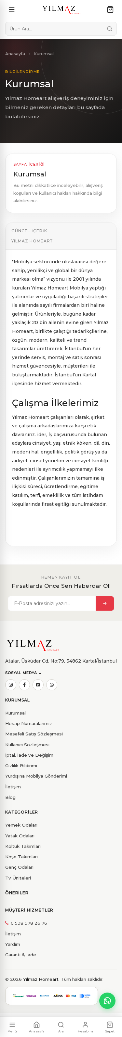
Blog (10, 797)
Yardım (12, 944)
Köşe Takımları (21, 856)
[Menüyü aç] (11, 9)
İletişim (13, 786)
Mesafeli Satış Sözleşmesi (34, 733)
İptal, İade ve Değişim (29, 755)
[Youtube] (38, 684)
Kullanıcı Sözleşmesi (27, 744)
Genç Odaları (19, 867)
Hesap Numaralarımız (28, 723)
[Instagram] (10, 684)
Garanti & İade (20, 954)
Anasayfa (15, 53)
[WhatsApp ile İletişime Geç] (107, 1001)
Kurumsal (15, 713)
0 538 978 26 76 (29, 923)
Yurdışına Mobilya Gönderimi (36, 776)
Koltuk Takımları (23, 846)
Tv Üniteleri (18, 878)
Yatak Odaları (19, 835)
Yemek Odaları (21, 825)
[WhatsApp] (51, 684)
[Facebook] (24, 684)
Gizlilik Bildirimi (21, 765)
